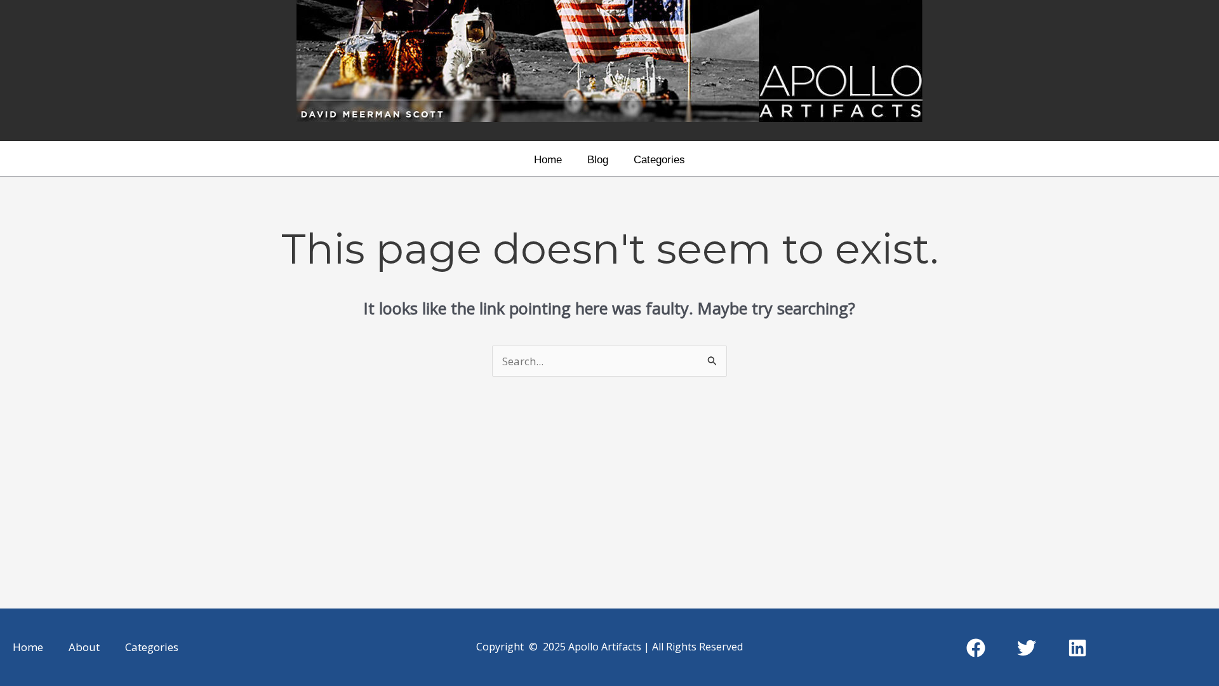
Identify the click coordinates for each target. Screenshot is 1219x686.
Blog (597, 160)
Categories (659, 160)
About (84, 647)
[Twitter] (1026, 647)
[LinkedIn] (1077, 647)
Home (548, 160)
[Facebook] (975, 647)
